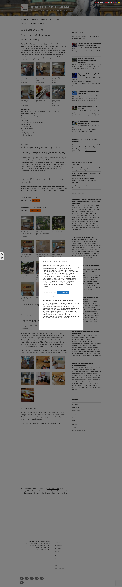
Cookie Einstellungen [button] (49, 292)
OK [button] (59, 292)
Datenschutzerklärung (65, 281)
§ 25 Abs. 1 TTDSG (66, 271)
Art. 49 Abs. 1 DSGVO (63, 275)
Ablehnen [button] (65, 292)
